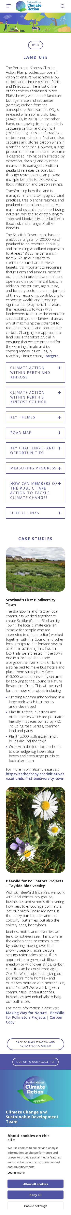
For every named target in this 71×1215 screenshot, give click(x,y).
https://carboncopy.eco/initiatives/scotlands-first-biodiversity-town (35, 776)
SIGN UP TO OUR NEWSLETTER (35, 1061)
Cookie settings (35, 1206)
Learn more (16, 1172)
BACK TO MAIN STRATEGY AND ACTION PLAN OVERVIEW (35, 1044)
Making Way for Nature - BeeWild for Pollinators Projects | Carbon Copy (35, 1017)
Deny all (35, 1195)
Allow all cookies (35, 1184)
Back (35, 45)
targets (52, 355)
